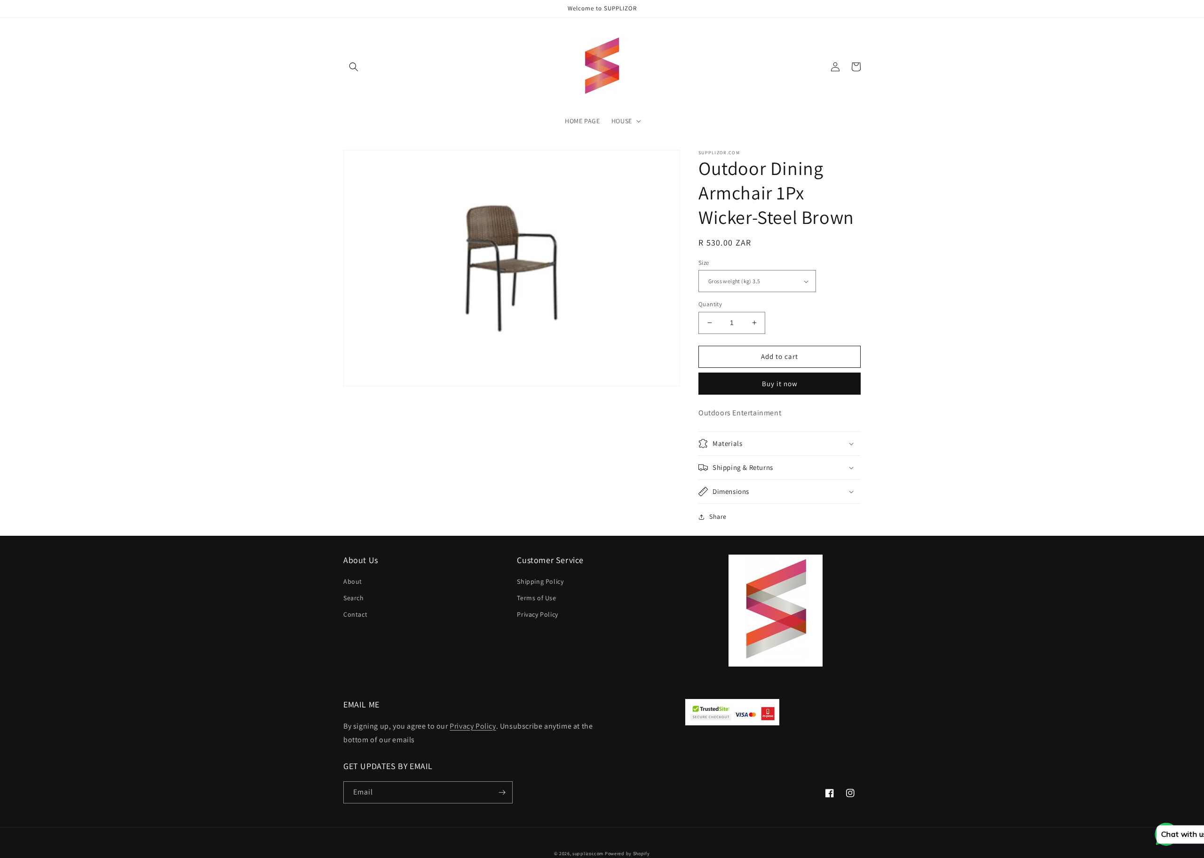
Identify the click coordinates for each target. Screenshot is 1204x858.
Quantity (710, 304)
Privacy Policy (537, 614)
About (352, 581)
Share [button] (718, 516)
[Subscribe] (501, 792)
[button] (353, 66)
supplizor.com (587, 853)
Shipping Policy (540, 581)
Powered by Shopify (627, 853)
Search (353, 598)
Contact (355, 614)
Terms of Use (536, 598)
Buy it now (780, 383)
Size (703, 263)
